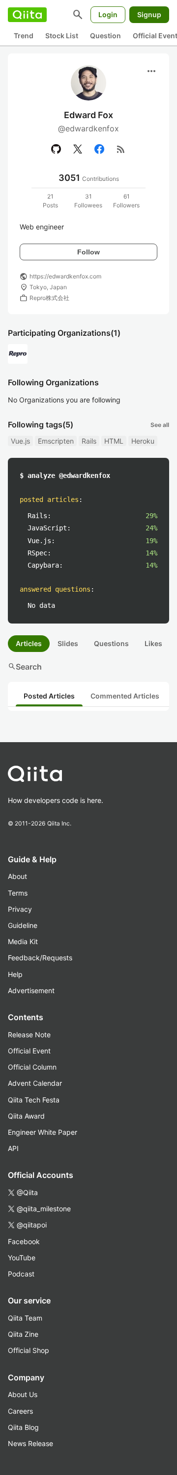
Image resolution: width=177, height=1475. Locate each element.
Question (105, 35)
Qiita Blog (23, 1427)
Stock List (61, 35)
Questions (111, 643)
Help (15, 974)
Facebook (24, 1241)
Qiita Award (26, 1116)
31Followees (88, 201)
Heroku (142, 441)
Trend (23, 35)
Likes (153, 643)
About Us (22, 1394)
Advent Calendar (35, 1083)
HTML (113, 441)
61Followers (126, 201)
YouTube (21, 1257)
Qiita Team (25, 1318)
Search (25, 667)
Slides (68, 643)
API (13, 1148)
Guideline (22, 925)
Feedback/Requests (40, 957)
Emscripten (56, 441)
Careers (20, 1411)
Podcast (21, 1274)
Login (108, 14)
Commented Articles (124, 696)
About (17, 876)
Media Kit (23, 941)
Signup (149, 14)
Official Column (32, 1067)
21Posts (50, 201)
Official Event (29, 1051)
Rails (89, 441)
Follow (88, 252)
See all (159, 424)
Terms (18, 893)
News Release (30, 1443)
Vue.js (20, 441)
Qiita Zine (23, 1334)
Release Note (29, 1034)
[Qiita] (27, 14)
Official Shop (28, 1350)
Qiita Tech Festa (33, 1100)
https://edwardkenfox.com (65, 276)
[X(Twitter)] (77, 149)
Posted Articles (49, 696)
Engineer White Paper (42, 1132)
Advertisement (31, 990)
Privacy (20, 909)
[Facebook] (99, 149)
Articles (29, 643)
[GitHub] (56, 149)
